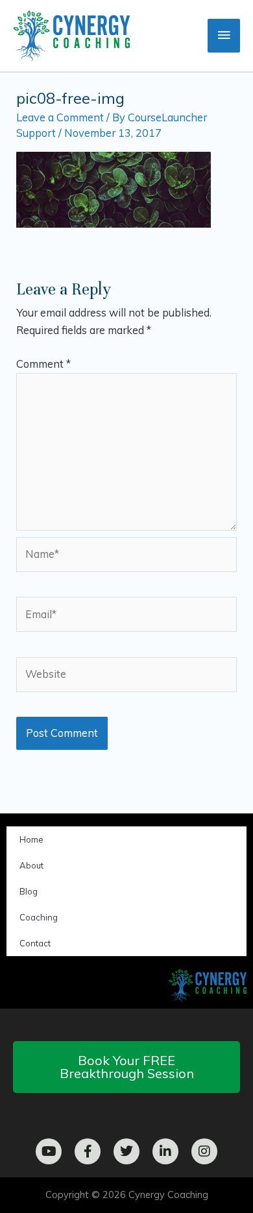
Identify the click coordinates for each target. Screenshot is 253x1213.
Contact (35, 943)
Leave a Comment (60, 117)
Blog (28, 891)
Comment (43, 363)
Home (31, 839)
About (31, 865)
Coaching (38, 917)
